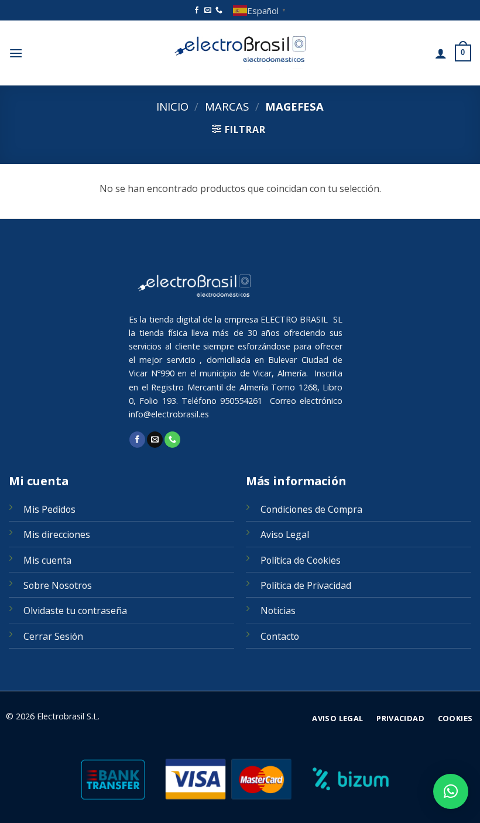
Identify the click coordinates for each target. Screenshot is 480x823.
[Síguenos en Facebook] (196, 10)
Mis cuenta (47, 560)
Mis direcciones (56, 534)
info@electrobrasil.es (169, 414)
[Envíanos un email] (207, 10)
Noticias (278, 610)
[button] (16, 53)
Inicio (172, 106)
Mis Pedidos (49, 509)
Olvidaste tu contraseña (75, 610)
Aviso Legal (284, 534)
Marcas (227, 106)
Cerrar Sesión (53, 636)
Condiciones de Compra (311, 509)
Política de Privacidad (305, 585)
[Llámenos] (218, 10)
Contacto (279, 636)
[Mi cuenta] (441, 53)
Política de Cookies (300, 560)
